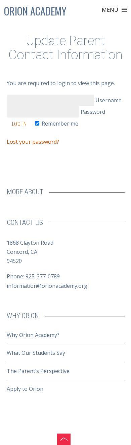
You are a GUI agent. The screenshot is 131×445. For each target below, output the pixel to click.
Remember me (59, 123)
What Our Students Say (36, 352)
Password (92, 111)
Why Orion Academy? (33, 335)
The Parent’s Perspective (38, 371)
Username (108, 100)
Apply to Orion (25, 388)
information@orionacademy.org (47, 285)
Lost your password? (33, 141)
